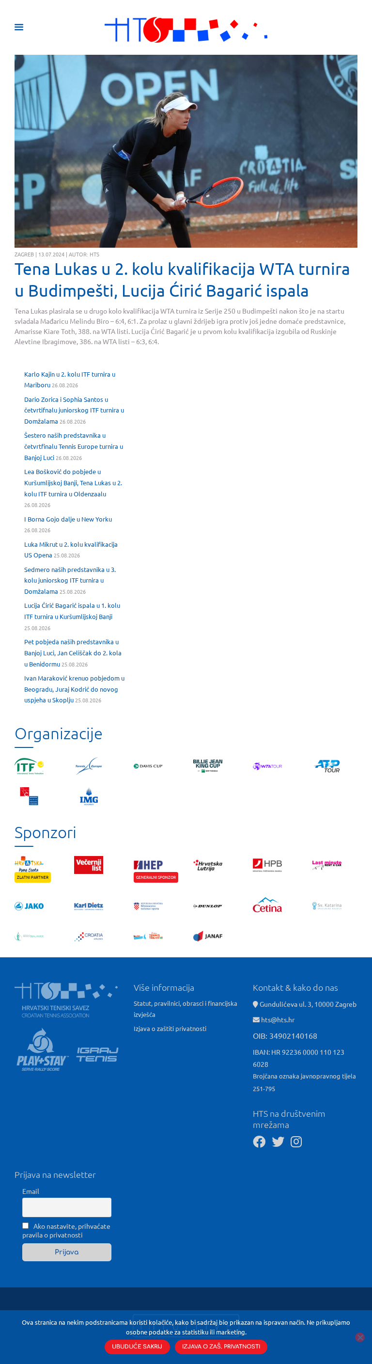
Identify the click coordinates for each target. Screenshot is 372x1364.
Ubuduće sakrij (137, 1347)
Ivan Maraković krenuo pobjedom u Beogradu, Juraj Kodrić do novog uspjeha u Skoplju (74, 689)
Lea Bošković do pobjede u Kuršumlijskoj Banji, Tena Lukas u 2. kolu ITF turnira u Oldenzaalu (73, 482)
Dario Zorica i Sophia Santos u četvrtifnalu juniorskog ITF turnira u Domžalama (74, 410)
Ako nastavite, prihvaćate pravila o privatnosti (66, 1230)
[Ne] (360, 1337)
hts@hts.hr (277, 1019)
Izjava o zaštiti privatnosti (170, 1028)
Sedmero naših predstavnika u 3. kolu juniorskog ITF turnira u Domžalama (70, 580)
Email (30, 1191)
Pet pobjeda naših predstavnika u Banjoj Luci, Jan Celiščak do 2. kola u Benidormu (73, 652)
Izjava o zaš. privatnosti (221, 1347)
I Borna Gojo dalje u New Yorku (68, 519)
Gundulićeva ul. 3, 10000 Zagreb (307, 1003)
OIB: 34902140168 (285, 1035)
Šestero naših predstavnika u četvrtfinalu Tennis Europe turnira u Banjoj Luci (73, 446)
